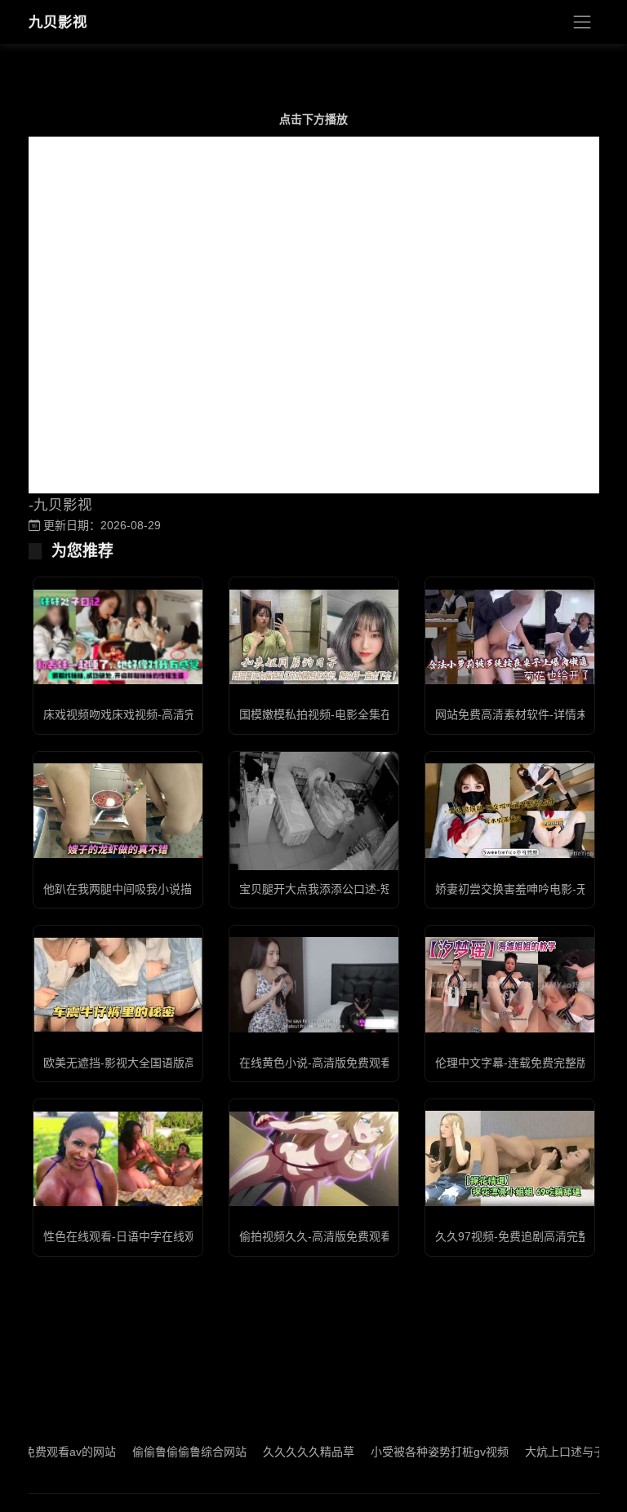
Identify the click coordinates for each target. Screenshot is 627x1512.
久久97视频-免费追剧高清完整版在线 (529, 1236)
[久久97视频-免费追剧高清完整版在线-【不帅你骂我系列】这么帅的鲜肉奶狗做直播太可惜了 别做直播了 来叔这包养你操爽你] (509, 1158)
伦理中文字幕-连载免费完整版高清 (523, 1062)
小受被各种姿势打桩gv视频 (413, 1451)
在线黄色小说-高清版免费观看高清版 (332, 1062)
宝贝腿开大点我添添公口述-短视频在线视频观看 (361, 888)
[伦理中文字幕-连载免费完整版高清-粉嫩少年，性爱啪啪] (509, 984)
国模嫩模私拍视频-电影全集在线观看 (332, 714)
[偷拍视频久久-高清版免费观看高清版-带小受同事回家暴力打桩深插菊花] (313, 1159)
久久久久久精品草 (282, 1451)
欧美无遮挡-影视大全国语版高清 (125, 1062)
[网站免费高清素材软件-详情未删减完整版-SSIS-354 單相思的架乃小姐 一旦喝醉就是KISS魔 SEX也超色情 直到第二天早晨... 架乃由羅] (509, 637)
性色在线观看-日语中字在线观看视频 (136, 1236)
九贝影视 (58, 22)
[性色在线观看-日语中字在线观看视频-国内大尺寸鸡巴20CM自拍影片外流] (117, 1159)
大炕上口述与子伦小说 (556, 1451)
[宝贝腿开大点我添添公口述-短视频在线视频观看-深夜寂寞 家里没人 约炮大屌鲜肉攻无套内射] (313, 811)
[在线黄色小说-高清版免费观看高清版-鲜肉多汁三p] (313, 984)
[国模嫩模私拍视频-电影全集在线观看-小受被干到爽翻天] (313, 637)
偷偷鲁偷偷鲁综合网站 (163, 1451)
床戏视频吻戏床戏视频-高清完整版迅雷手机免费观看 (176, 714)
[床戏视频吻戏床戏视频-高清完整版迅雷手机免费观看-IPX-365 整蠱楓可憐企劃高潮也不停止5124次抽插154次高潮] (117, 636)
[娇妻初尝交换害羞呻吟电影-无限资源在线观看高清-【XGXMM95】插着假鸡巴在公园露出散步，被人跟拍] (509, 810)
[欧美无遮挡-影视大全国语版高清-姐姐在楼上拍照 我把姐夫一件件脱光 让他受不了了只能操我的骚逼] (117, 984)
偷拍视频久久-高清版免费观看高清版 (332, 1236)
